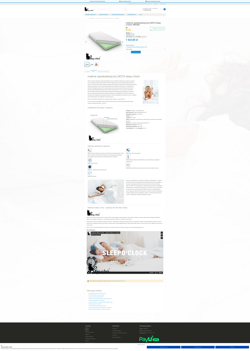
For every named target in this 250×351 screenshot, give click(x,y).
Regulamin (87, 334)
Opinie (93, 71)
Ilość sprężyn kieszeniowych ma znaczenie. (97, 305)
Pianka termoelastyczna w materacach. (97, 300)
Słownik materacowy (116, 337)
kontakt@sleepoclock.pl (147, 330)
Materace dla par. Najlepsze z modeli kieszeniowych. (99, 309)
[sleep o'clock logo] (89, 9)
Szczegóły (87, 71)
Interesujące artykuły (103, 71)
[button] (86, 42)
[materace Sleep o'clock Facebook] (87, 330)
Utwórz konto (163, 3)
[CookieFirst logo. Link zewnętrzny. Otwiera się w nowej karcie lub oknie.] (1, 345)
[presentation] (87, 71)
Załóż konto (123, 280)
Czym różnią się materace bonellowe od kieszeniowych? (100, 307)
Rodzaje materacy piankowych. (95, 303)
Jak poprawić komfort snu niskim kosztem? (97, 293)
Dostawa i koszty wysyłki (90, 338)
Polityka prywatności (89, 336)
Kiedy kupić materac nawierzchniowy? (96, 295)
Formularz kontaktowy (116, 330)
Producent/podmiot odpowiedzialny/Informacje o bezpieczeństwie (136, 37)
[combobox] (112, 9)
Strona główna (92, 18)
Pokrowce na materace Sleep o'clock (119, 333)
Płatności (87, 340)
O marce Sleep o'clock (89, 332)
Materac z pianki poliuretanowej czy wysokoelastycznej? (100, 298)
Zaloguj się (155, 3)
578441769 (145, 328)
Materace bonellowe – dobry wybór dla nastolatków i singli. (101, 302)
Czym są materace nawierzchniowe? (96, 296)
